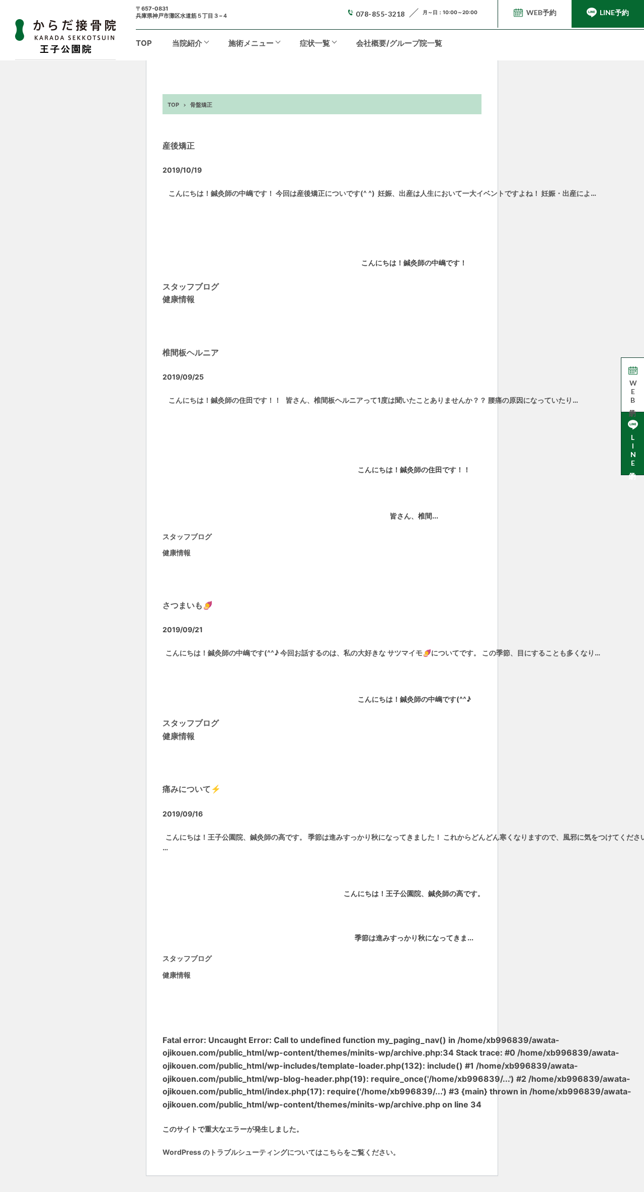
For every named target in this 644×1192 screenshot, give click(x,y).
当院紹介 (187, 43)
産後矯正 (179, 145)
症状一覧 (315, 43)
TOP (144, 43)
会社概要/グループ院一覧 (399, 43)
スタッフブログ (191, 286)
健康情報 (179, 299)
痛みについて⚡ (192, 789)
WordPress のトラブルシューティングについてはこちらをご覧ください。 (281, 1152)
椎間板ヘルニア (191, 352)
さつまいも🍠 (188, 605)
